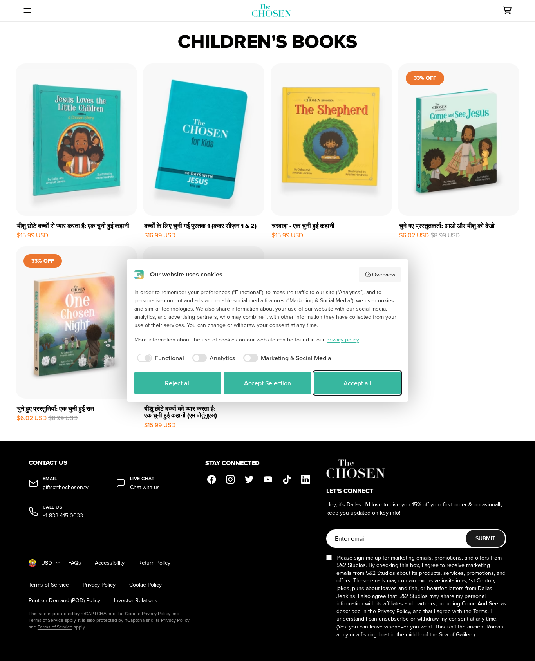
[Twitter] (249, 479)
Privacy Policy (99, 585)
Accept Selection (267, 383)
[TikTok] (286, 479)
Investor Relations (135, 600)
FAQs (74, 563)
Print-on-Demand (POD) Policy (64, 600)
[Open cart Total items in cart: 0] (507, 10)
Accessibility (110, 563)
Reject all (178, 383)
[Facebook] (211, 479)
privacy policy (342, 339)
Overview (383, 274)
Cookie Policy (145, 585)
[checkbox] (159, 358)
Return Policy (154, 563)
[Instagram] (230, 479)
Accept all (357, 383)
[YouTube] (268, 479)
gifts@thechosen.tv (66, 487)
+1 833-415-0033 (63, 515)
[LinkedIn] (305, 479)
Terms (480, 611)
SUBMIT (485, 538)
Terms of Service (49, 585)
